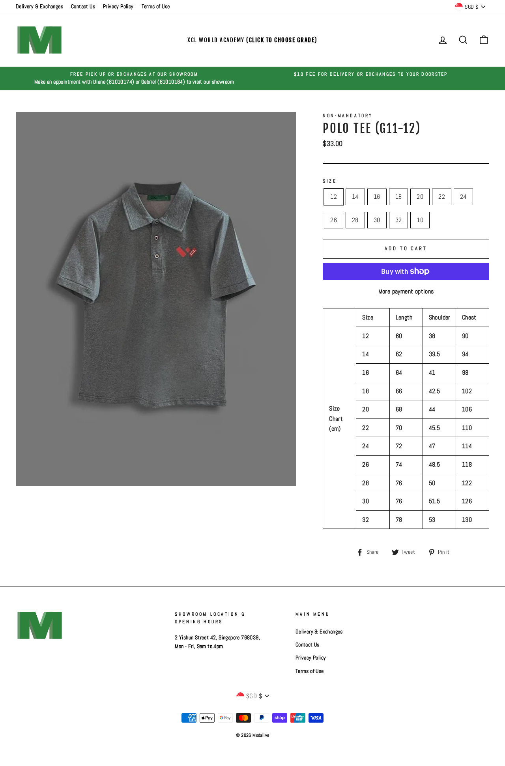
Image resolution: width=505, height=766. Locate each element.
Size (330, 181)
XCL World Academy (252, 40)
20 (420, 196)
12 (333, 196)
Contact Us (83, 6)
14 (355, 196)
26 (333, 220)
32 (398, 220)
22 (441, 196)
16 (377, 196)
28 (355, 220)
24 (463, 196)
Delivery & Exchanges (39, 6)
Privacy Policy (118, 6)
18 (398, 196)
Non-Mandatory (348, 115)
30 (377, 220)
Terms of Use (156, 6)
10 (420, 220)
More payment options (406, 291)
